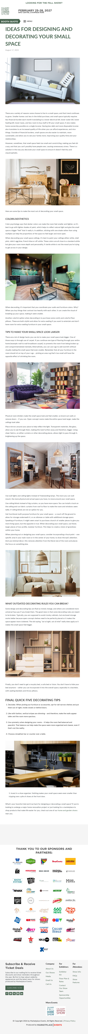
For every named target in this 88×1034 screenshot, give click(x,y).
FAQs (75, 976)
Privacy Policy (69, 1021)
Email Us (49, 980)
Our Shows (50, 973)
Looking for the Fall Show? (44, 3)
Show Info (77, 972)
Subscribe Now (14, 988)
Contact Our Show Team (63, 988)
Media (48, 976)
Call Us (48, 984)
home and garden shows (67, 810)
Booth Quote (9, 21)
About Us (49, 969)
